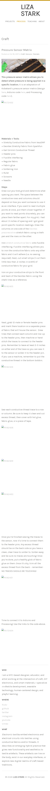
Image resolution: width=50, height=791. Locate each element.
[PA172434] (24, 645)
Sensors (29, 54)
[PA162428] (24, 442)
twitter (5, 712)
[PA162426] (24, 381)
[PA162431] (24, 592)
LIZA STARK (30, 10)
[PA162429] (24, 475)
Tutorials (36, 54)
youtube (6, 720)
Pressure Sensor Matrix (17, 50)
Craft (23, 54)
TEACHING (32, 21)
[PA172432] (24, 117)
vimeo (5, 723)
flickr (4, 704)
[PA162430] (24, 509)
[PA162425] (24, 301)
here (4, 92)
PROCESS (21, 21)
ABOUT (42, 21)
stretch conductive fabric (18, 242)
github (5, 708)
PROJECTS (10, 21)
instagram (7, 716)
